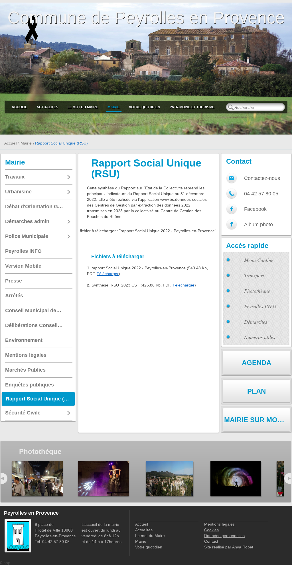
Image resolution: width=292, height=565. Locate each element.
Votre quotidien (144, 107)
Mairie (113, 107)
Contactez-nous (262, 178)
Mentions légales (219, 524)
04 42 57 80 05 (261, 194)
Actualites (47, 107)
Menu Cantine (258, 260)
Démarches (255, 321)
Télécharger (108, 273)
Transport (254, 275)
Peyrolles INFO (260, 306)
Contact (211, 541)
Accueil (19, 107)
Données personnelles (224, 535)
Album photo (258, 224)
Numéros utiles (259, 337)
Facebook (255, 209)
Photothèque (257, 290)
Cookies (211, 530)
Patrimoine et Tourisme (192, 107)
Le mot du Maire (83, 107)
